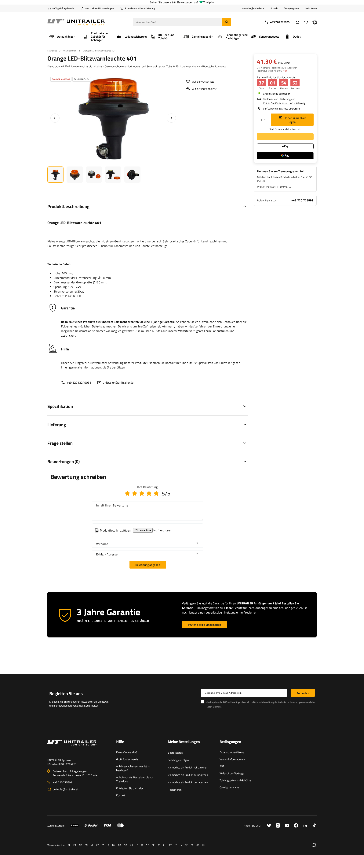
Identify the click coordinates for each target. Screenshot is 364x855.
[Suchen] (226, 22)
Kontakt (274, 8)
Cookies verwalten (230, 787)
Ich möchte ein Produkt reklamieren (187, 767)
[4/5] (149, 493)
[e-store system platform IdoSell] (314, 845)
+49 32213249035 (79, 382)
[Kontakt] (78, 747)
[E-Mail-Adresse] (298, 22)
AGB (222, 766)
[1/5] (127, 493)
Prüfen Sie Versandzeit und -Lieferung (284, 103)
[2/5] (134, 493)
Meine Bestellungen (184, 742)
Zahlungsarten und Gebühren (236, 780)
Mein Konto (311, 8)
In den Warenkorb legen (295, 120)
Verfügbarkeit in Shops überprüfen (282, 108)
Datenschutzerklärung (232, 752)
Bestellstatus (175, 753)
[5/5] (156, 493)
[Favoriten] (306, 22)
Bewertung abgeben (147, 565)
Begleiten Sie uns (66, 693)
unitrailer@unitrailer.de (118, 382)
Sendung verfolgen (178, 760)
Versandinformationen (232, 759)
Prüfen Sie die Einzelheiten (204, 624)
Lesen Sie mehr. (214, 706)
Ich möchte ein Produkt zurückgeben (188, 775)
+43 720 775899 (279, 22)
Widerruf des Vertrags (232, 773)
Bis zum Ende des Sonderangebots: (276, 77)
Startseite (52, 50)
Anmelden (303, 693)
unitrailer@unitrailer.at (65, 789)
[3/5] (141, 493)
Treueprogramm (291, 8)
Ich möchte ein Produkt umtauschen (188, 782)
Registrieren (175, 790)
